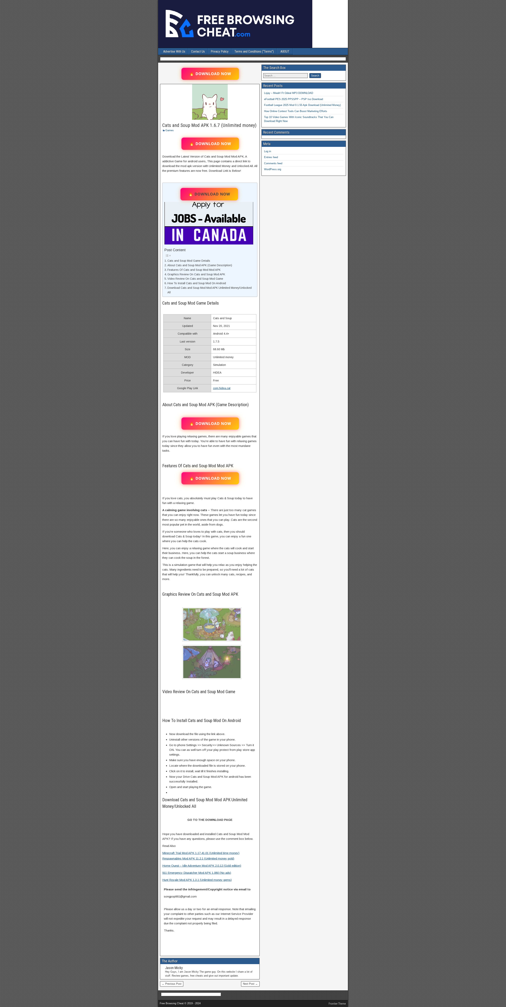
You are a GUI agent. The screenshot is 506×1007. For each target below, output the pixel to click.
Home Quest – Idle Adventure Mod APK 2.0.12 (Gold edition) (201, 865)
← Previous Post (171, 983)
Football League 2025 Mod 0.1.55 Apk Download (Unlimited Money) (302, 105)
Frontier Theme (337, 1003)
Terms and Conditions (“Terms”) (254, 51)
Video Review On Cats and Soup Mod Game (195, 278)
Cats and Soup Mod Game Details (188, 260)
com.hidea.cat (221, 388)
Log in (267, 151)
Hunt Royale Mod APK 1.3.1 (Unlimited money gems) (197, 879)
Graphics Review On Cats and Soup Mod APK (196, 274)
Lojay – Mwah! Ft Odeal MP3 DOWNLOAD (288, 93)
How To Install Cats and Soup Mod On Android (196, 283)
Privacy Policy (219, 51)
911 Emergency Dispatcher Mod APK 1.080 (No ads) (196, 872)
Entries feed (271, 157)
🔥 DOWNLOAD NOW (210, 73)
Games (169, 130)
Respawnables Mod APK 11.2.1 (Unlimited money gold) (198, 858)
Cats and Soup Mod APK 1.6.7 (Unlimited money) (209, 125)
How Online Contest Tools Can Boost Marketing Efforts (295, 111)
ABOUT (284, 51)
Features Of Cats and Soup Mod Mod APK (194, 269)
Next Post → (250, 983)
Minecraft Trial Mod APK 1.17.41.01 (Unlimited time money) (200, 853)
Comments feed (273, 163)
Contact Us (198, 51)
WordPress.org (272, 169)
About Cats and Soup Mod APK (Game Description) (199, 265)
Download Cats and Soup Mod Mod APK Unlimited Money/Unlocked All (209, 290)
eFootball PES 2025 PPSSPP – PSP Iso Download (293, 99)
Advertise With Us (174, 51)
